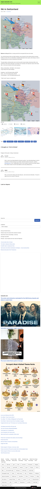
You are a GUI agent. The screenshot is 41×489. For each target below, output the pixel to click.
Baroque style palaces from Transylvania (8, 249)
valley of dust (4, 485)
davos (16, 141)
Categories (3, 224)
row (10, 485)
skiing (35, 141)
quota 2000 (15, 467)
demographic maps (5, 473)
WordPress (24, 487)
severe (24, 479)
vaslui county (19, 473)
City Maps (7, 459)
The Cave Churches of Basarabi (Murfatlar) (9, 428)
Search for (3, 218)
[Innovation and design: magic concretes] (12, 358)
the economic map (9, 470)
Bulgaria (36, 464)
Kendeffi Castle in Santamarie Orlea (7, 245)
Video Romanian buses (5, 452)
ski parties (21, 476)
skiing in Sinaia (12, 479)
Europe (31, 467)
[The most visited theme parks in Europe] (20, 411)
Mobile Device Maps (33, 459)
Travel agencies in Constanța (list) (7, 430)
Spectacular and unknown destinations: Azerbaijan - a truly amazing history (15, 247)
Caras (3, 467)
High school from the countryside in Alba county (10, 434)
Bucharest (30, 464)
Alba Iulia (8, 464)
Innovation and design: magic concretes (12, 328)
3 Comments (8, 11)
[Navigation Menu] (39, 2)
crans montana (10, 141)
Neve (16, 487)
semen (19, 479)
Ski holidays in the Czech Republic (20, 134)
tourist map (31, 470)
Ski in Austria (3, 134)
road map (18, 470)
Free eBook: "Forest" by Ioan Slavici (7, 417)
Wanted (2, 459)
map (25, 473)
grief (14, 464)
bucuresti (24, 464)
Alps (5, 141)
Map (2, 470)
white (3, 464)
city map (8, 467)
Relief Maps (21, 460)
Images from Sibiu (4, 443)
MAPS (19, 459)
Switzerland (27, 141)
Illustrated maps (25, 459)
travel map (35, 482)
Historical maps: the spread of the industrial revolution (11, 232)
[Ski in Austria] (7, 130)
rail (29, 479)
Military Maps (14, 460)
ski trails (28, 482)
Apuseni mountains (5, 476)
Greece (37, 467)
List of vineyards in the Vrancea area (8, 432)
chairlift (15, 482)
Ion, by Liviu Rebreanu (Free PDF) (7, 415)
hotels (36, 460)
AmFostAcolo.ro (8, 163)
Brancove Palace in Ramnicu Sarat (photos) (9, 441)
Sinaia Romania (36, 479)
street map (24, 470)
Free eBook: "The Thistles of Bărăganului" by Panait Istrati (12, 419)
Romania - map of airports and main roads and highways (11, 238)
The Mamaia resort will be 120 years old (8, 426)
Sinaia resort (4, 482)
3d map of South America (5, 230)
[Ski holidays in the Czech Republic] (20, 130)
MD (31, 141)
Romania (32, 476)
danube (21, 467)
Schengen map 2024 (5, 236)
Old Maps (3, 460)
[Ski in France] (33, 130)
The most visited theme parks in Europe (12, 360)
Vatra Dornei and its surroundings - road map (9, 234)
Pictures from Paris (4, 439)
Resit (27, 476)
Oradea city (14, 476)
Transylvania (22, 482)
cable (10, 482)
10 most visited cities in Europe (7, 242)
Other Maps (8, 460)
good (26, 467)
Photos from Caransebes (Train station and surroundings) (11, 437)
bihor (18, 464)
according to (20, 141)
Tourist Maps (30, 460)
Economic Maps (14, 459)
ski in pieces (4, 479)
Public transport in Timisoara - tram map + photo (10, 447)
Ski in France (29, 134)
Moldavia (31, 473)
